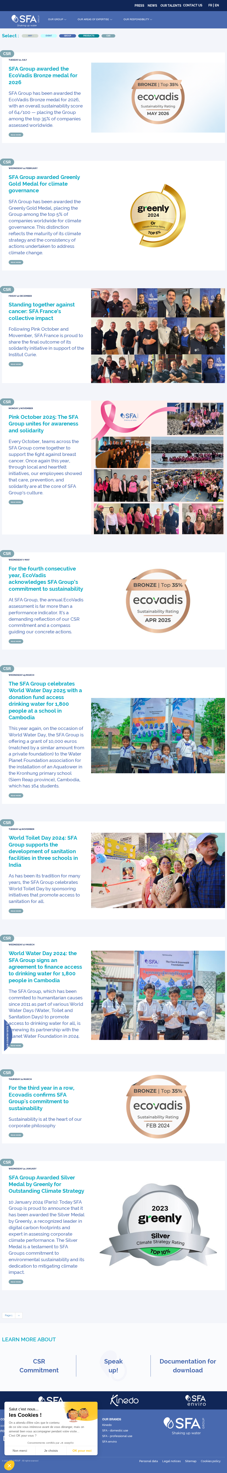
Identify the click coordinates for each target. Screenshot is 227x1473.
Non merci (20, 1450)
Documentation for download (188, 1366)
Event (49, 36)
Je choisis (51, 1450)
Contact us (192, 5)
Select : (10, 35)
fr (210, 5)
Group (67, 36)
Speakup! (113, 1366)
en (217, 5)
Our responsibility (136, 19)
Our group (55, 19)
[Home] (25, 19)
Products (88, 36)
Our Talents (170, 5)
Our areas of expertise (93, 19)
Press (139, 5)
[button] (9, 1465)
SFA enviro (109, 1441)
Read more (16, 134)
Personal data (148, 1461)
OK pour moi (82, 1450)
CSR (108, 36)
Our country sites (7, 1037)
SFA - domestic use (115, 1430)
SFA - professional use (117, 1436)
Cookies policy (211, 1461)
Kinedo (107, 1425)
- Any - (30, 36)
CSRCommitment (39, 1366)
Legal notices (171, 1461)
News (152, 5)
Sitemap (190, 1461)
